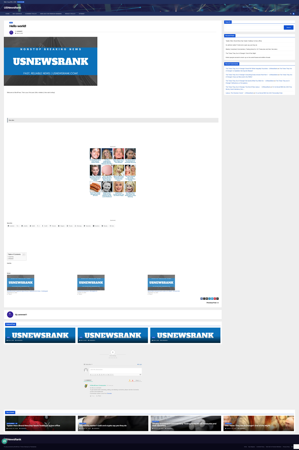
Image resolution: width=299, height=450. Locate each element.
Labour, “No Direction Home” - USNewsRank (239, 93)
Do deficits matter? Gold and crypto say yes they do (241, 45)
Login (140, 364)
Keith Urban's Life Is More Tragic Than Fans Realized (118, 161)
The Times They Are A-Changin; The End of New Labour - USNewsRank (248, 87)
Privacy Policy (70, 13)
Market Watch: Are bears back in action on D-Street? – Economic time (164, 291)
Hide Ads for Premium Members (51, 13)
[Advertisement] (54, 89)
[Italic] (93, 375)
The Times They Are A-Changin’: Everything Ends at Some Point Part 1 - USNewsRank (252, 74)
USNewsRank (12, 7)
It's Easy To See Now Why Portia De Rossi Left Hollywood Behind (95, 178)
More (11, 22)
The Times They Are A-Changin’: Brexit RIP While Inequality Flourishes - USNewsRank (251, 68)
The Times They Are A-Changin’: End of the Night (241, 53)
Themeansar (33, 446)
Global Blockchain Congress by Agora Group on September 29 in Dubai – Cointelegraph (27, 291)
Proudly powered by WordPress (12, 446)
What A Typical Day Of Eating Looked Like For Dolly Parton (119, 178)
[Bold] (91, 375)
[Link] (108, 375)
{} (110, 374)
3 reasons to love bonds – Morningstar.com (87, 291)
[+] (112, 374)
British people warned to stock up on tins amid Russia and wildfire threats (248, 57)
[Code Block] (106, 375)
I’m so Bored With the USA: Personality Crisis (269, 93)
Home (7, 13)
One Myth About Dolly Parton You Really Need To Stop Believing (130, 194)
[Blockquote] (104, 375)
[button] (290, 13)
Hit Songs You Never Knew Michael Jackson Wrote (95, 161)
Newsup (26, 446)
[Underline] (95, 375)
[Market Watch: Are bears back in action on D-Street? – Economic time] (182, 282)
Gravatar (109, 393)
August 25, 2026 (13, 428)
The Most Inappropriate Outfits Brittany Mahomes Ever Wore (107, 161)
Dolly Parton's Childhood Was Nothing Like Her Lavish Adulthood (107, 194)
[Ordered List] (99, 375)
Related (11, 258)
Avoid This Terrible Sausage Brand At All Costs (95, 194)
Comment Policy (31, 13)
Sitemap (81, 13)
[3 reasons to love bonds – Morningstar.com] (111, 282)
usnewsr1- (20, 31)
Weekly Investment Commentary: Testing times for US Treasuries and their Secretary (251, 49)
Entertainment (10, 423)
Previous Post (212, 303)
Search (227, 22)
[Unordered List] (102, 375)
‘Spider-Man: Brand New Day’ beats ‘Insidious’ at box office (244, 41)
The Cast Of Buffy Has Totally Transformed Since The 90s (130, 178)
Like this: (11, 256)
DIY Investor (83, 423)
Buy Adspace (17, 13)
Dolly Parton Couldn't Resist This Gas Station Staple (118, 194)
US (16, 423)
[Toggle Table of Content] (23, 254)
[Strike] (97, 375)
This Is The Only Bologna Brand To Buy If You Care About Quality (107, 178)
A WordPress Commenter (98, 385)
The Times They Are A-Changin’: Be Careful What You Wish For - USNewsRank (250, 81)
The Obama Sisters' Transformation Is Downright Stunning (130, 161)
